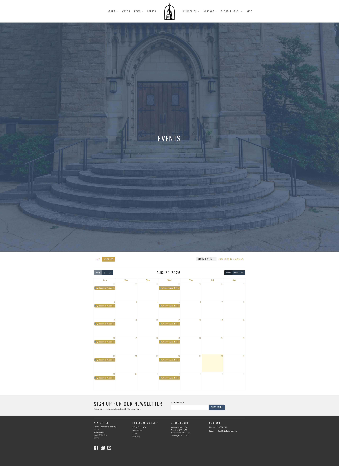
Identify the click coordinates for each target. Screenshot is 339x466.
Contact (209, 11)
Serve (96, 438)
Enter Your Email (177, 402)
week (236, 272)
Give (249, 11)
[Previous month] (104, 272)
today (97, 272)
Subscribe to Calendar (230, 259)
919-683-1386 (222, 427)
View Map (136, 436)
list (242, 272)
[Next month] (110, 272)
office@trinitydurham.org (227, 431)
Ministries (190, 11)
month (228, 272)
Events (151, 11)
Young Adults (99, 432)
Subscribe (217, 407)
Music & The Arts (100, 435)
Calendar (108, 259)
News (137, 11)
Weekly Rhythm (205, 259)
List (98, 259)
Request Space (230, 11)
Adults (96, 429)
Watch (126, 11)
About (111, 11)
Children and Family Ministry (105, 426)
